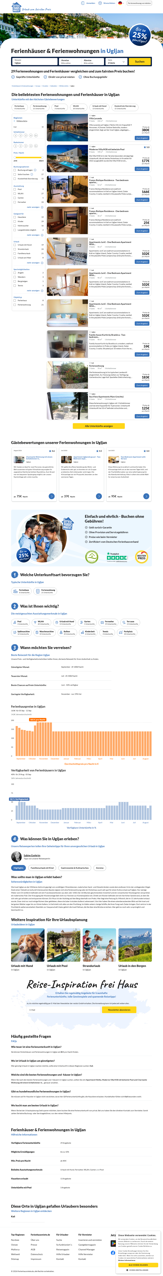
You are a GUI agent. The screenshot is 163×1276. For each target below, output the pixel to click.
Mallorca (15, 1249)
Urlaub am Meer (31, 257)
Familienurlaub (31, 253)
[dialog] (138, 1252)
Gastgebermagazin (87, 1244)
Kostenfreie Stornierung (31, 178)
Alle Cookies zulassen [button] (138, 1265)
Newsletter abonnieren (119, 1009)
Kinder (31, 221)
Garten (31, 198)
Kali (91, 1066)
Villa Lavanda (95, 118)
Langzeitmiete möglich (31, 230)
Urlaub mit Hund (31, 245)
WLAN (31, 193)
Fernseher (31, 202)
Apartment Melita (93, 1080)
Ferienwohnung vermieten (139, 3)
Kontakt (60, 1259)
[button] (138, 1270)
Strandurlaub (31, 249)
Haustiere (31, 217)
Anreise (65, 60)
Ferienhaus (31, 300)
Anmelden (90, 3)
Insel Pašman (77, 907)
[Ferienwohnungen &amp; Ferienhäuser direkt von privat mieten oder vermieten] (31, 9)
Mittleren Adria (36, 887)
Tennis (31, 285)
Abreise (87, 60)
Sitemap (15, 1259)
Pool (31, 189)
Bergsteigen (31, 281)
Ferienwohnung (31, 304)
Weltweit (15, 1254)
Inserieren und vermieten (90, 1240)
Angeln (31, 272)
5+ (36, 135)
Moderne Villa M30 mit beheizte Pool (106, 149)
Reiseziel (18, 60)
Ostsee (14, 1244)
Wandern (31, 277)
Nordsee (15, 1240)
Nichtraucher (31, 225)
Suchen (140, 61)
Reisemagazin (62, 1249)
